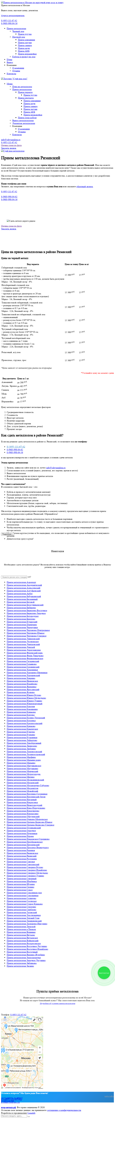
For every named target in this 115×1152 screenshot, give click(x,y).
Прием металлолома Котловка (21, 720)
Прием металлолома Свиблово (21, 909)
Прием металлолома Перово (20, 836)
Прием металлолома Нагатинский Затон (26, 796)
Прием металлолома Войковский (22, 940)
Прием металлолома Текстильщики (24, 915)
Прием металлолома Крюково (21, 726)
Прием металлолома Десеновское (23, 641)
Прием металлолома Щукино (21, 884)
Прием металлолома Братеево (21, 619)
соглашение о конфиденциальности (64, 1110)
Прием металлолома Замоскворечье (24, 957)
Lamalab (31, 1113)
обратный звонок (84, 186)
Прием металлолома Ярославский (23, 689)
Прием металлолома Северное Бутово (25, 867)
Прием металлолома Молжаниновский (25, 779)
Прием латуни (25, 42)
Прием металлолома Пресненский (23, 844)
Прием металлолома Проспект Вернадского (28, 847)
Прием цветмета (26, 98)
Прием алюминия (26, 39)
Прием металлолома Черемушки (22, 627)
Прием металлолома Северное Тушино (25, 875)
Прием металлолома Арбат (20, 593)
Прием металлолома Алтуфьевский (24, 590)
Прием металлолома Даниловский (23, 638)
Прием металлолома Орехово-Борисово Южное (29, 822)
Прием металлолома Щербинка (22, 881)
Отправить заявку (12, 1148)
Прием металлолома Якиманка (21, 686)
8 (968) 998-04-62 (9, 196)
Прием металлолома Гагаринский (23, 661)
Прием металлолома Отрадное (21, 830)
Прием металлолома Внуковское (22, 937)
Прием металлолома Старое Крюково (25, 904)
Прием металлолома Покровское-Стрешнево (28, 839)
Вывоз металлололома (23, 120)
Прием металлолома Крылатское (22, 729)
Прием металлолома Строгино (21, 906)
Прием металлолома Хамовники (22, 669)
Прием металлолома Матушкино (22, 768)
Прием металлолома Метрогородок (24, 774)
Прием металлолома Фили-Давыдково (25, 655)
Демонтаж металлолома (23, 123)
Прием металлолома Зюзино (20, 966)
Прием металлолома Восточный (22, 952)
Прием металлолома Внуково (21, 935)
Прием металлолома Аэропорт (21, 582)
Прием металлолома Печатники (22, 833)
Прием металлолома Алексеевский (23, 588)
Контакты (11, 73)
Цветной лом (18, 37)
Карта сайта (109, 1096)
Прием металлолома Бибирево (21, 607)
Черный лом (18, 31)
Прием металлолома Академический (24, 585)
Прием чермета (25, 92)
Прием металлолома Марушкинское (24, 765)
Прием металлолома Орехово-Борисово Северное (30, 825)
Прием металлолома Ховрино (21, 678)
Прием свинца (25, 45)
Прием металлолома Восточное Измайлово (27, 949)
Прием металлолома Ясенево (21, 692)
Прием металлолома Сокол (20, 889)
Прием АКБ (23, 51)
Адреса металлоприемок (13, 15)
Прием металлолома (16, 28)
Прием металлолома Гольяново (22, 664)
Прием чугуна (25, 34)
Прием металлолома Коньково (21, 712)
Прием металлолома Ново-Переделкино (26, 808)
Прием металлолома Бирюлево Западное (26, 613)
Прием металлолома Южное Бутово (24, 695)
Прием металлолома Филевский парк (25, 652)
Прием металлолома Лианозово (22, 746)
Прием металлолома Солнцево (21, 898)
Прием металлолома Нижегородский (24, 805)
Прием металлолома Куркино (21, 734)
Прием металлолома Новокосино (22, 813)
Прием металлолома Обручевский (23, 816)
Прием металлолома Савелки (21, 861)
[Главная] (12, 151)
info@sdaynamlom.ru (10, 139)
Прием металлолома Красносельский (24, 723)
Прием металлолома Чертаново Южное (25, 633)
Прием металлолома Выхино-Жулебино (26, 954)
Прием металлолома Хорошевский (23, 675)
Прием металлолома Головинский (23, 667)
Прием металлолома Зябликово (22, 963)
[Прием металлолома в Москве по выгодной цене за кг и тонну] (32, 2)
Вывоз (10, 62)
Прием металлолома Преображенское (25, 841)
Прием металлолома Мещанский (22, 771)
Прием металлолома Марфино (21, 757)
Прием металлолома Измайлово (22, 683)
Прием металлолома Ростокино (22, 858)
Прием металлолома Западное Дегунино (26, 960)
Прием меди (24, 48)
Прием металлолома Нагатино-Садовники (27, 794)
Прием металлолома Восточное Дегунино (27, 946)
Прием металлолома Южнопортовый (24, 703)
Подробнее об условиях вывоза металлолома (57, 1003)
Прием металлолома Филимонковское (25, 658)
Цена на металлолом (22, 86)
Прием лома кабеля (27, 117)
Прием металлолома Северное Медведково (27, 873)
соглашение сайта (25, 1145)
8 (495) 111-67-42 (9, 20)
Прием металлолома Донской (21, 647)
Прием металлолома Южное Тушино (24, 700)
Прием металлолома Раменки (21, 850)
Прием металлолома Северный (21, 878)
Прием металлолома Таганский (22, 912)
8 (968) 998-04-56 (9, 23)
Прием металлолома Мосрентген (22, 788)
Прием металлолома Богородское (23, 616)
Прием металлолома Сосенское (22, 901)
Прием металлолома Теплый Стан (23, 918)
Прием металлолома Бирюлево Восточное (27, 610)
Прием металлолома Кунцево (21, 731)
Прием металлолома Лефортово (22, 740)
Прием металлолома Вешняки (21, 932)
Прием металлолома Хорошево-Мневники (27, 672)
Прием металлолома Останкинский (24, 827)
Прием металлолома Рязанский (21, 856)
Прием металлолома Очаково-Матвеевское (27, 819)
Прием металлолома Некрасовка (22, 802)
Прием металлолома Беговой (20, 602)
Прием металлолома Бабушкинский (24, 596)
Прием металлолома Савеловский (23, 864)
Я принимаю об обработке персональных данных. (37, 1145)
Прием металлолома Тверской (21, 926)
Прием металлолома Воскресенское (24, 943)
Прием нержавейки (27, 53)
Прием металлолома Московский (23, 782)
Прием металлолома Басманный (22, 599)
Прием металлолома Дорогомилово (24, 650)
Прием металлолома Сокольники (22, 895)
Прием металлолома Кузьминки (22, 737)
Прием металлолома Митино (20, 777)
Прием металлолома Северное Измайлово (27, 870)
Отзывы (16, 70)
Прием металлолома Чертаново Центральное (28, 630)
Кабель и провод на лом (23, 56)
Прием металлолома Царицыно (22, 624)
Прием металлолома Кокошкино (22, 709)
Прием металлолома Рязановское (22, 853)
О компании (18, 68)
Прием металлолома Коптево (21, 714)
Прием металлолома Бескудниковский (25, 604)
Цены (9, 59)
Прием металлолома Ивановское (22, 681)
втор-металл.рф (8, 1107)
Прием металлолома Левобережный (24, 743)
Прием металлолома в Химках (21, 929)
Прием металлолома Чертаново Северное (26, 635)
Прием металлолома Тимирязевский (24, 920)
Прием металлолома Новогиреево (23, 810)
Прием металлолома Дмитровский (23, 644)
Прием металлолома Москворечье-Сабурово (28, 785)
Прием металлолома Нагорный (22, 799)
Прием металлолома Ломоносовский (24, 751)
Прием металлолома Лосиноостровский (26, 754)
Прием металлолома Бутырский (22, 621)
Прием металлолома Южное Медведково (26, 698)
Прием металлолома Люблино (21, 748)
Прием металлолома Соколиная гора (24, 892)
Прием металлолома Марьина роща (24, 760)
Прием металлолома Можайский (22, 791)
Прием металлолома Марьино (21, 762)
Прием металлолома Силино (20, 887)
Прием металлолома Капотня (21, 706)
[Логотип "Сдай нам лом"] (14, 78)
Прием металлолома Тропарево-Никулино (27, 923)
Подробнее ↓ (7, 534)
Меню (10, 83)
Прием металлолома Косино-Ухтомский (26, 717)
